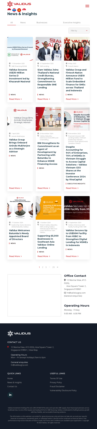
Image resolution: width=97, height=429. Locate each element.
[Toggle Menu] (87, 6)
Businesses (41, 22)
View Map (33, 350)
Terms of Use (56, 378)
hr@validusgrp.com (76, 292)
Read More (14, 99)
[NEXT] (57, 269)
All (11, 22)
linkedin (10, 395)
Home (10, 378)
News (23, 22)
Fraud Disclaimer (57, 386)
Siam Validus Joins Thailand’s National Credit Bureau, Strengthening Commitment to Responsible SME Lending (48, 79)
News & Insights (14, 382)
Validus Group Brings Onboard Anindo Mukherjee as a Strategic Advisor (19, 145)
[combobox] (79, 30)
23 (53, 267)
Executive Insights (72, 22)
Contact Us (12, 386)
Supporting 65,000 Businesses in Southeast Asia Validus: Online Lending (48, 242)
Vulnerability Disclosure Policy (63, 390)
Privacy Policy (56, 382)
